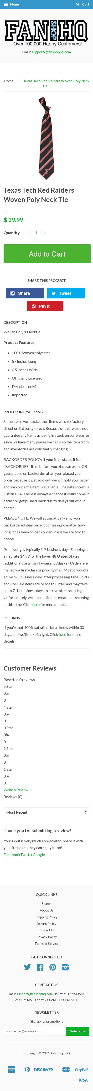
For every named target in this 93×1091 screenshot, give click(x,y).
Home (8, 81)
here (36, 604)
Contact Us (46, 930)
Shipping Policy (46, 917)
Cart (85, 4)
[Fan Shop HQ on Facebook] (40, 969)
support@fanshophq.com (51, 52)
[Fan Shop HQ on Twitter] (27, 969)
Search (47, 904)
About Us (46, 910)
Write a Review (16, 789)
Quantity (12, 232)
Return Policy (46, 924)
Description (15, 322)
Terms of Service (46, 944)
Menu (14, 4)
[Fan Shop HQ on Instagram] (65, 969)
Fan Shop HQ (60, 1053)
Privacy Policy (46, 937)
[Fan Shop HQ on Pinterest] (52, 969)
